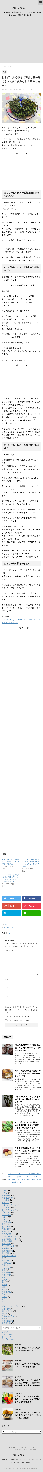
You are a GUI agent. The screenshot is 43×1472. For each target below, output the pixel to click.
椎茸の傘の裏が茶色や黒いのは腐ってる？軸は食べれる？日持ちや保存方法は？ (28, 1047)
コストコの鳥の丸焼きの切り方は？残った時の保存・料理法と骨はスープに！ (28, 1073)
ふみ (11, 933)
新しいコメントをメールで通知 (18, 1016)
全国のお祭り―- (8, 1234)
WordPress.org (8, 1339)
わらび (13, 927)
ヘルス (4, 1217)
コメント (9, 950)
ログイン (5, 1332)
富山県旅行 (6, 1273)
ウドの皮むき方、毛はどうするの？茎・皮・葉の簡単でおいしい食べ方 (28, 1099)
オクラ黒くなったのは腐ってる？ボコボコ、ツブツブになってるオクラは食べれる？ (28, 1125)
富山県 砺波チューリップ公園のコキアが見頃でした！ (28, 1349)
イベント (5, 1203)
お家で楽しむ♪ (8, 1198)
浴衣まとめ (6, 1292)
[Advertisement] (21, 40)
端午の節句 (6, 1309)
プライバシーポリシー (20, 1449)
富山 (3, 1270)
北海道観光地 (7, 1251)
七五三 (4, 1224)
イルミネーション (9, 1205)
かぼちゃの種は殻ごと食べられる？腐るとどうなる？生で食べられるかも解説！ (28, 1415)
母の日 (4, 1289)
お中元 (4, 1193)
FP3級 (4, 1191)
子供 (3, 1265)
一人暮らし (6, 1222)
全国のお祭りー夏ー (10, 1236)
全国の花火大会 (8, 1246)
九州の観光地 (7, 1229)
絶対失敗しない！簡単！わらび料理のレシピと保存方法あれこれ (10, 861)
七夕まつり (6, 1227)
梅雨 (3, 1287)
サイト (7, 996)
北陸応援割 (6, 1253)
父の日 (4, 1297)
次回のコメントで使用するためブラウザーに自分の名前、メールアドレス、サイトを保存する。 (21, 1009)
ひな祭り (5, 1200)
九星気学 (5, 1232)
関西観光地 (6, 1323)
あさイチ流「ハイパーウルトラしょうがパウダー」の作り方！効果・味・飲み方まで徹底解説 (28, 1382)
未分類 (4, 1285)
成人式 (4, 1280)
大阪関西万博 (7, 1263)
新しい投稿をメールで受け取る (18, 1020)
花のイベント (7, 1311)
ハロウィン (6, 1215)
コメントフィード (9, 1337)
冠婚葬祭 (5, 1248)
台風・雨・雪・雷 (9, 1256)
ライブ (4, 1220)
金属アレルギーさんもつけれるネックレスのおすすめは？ (28, 1365)
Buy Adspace (13, 1447)
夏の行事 (5, 1261)
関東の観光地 (7, 1321)
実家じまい (6, 1268)
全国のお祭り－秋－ (10, 1241)
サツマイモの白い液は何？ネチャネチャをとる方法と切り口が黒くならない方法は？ (28, 1150)
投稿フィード (7, 1334)
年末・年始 (6, 1275)
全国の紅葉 (6, 1244)
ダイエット (6, 1212)
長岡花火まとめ (8, 1316)
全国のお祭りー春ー (10, 1239)
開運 (3, 1318)
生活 (3, 1304)
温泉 (3, 1294)
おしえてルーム (21, 8)
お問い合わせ (24, 1447)
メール (7, 988)
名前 (6, 979)
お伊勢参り (6, 1195)
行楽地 (4, 1314)
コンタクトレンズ (9, 1210)
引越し (4, 1277)
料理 (5, 924)
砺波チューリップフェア (12, 1306)
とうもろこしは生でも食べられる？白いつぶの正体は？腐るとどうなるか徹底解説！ (28, 1399)
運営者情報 (33, 1449)
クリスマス (6, 1207)
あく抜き (7, 927)
